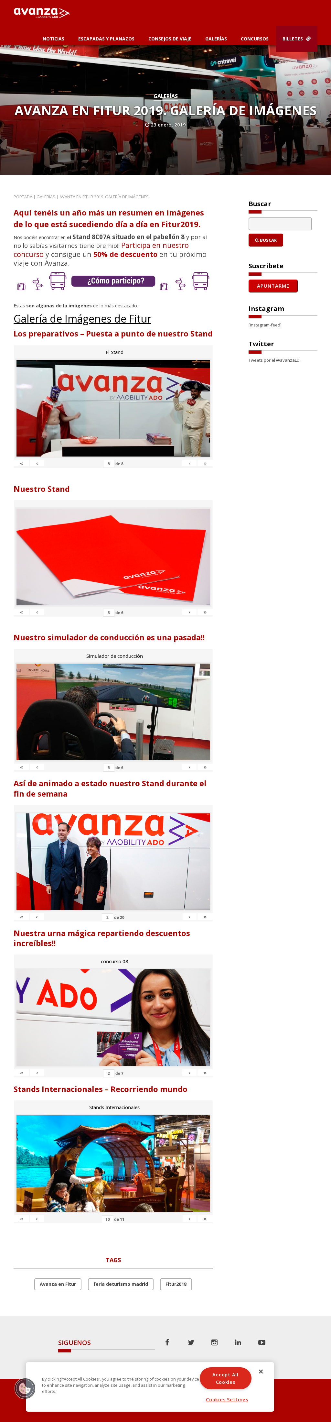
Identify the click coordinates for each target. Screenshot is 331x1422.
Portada (23, 197)
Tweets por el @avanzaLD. (275, 360)
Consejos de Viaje (169, 39)
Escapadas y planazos (106, 39)
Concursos (255, 39)
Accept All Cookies (225, 1378)
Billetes (293, 39)
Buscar (268, 240)
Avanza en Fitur (58, 1284)
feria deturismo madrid (120, 1284)
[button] (25, 1388)
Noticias (53, 39)
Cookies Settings (227, 1399)
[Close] (261, 1371)
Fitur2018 (176, 1284)
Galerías (216, 39)
